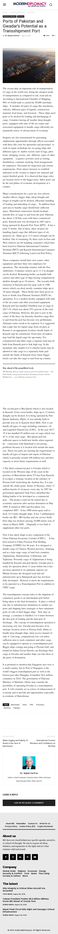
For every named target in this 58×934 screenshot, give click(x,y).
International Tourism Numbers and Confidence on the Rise (42, 743)
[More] (43, 41)
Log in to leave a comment (29, 802)
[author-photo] (29, 769)
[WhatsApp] (18, 41)
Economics (40, 705)
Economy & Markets (17, 12)
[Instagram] (13, 857)
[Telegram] (36, 41)
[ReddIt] (30, 41)
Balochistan (15, 705)
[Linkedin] (24, 41)
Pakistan (17, 708)
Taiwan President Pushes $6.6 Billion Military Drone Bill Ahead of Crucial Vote (26, 900)
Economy (31, 12)
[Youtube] (35, 857)
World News (8, 905)
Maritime (7, 708)
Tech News (7, 894)
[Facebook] (5, 41)
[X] (11, 41)
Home (5, 12)
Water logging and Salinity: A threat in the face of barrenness (15, 743)
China (25, 705)
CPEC (31, 705)
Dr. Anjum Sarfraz (12, 36)
